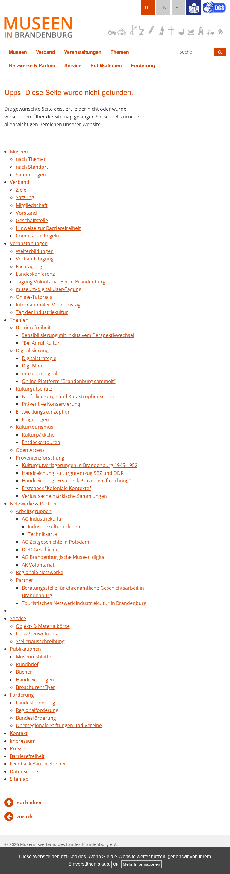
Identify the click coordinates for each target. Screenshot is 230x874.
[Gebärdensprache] (214, 8)
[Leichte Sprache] (193, 7)
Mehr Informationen (141, 864)
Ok (115, 864)
